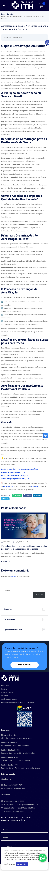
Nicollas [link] (6, 542)
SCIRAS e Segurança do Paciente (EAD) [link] (15, 479)
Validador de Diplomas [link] (9, 699)
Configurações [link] (9, 864)
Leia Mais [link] (4, 561)
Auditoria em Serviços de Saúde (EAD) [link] (14, 475)
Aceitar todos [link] (21, 864)
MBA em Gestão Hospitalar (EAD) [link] (13, 472)
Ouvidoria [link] (4, 696)
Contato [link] (4, 689)
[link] (22, 5)
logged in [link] (13, 576)
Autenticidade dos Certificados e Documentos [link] (17, 702)
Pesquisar (7, 590)
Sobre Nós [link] (5, 686)
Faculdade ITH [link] (8, 486)
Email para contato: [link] (21, 804)
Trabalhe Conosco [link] (7, 692)
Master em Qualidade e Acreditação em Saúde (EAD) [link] (19, 469)
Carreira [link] (10, 14)
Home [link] (3, 14)
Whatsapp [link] (34, 486)
